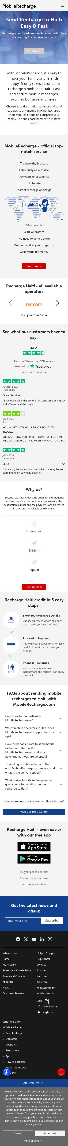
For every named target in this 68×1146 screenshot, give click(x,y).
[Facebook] (19, 939)
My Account (9, 964)
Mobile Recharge (12, 1027)
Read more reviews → (34, 372)
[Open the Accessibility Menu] (7, 1072)
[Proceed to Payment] (11, 644)
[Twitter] (27, 939)
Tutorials (42, 970)
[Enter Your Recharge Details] (11, 620)
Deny (17, 1133)
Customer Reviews (13, 993)
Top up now (34, 587)
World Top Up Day (16, 1067)
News (6, 987)
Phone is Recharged (36, 663)
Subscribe (51, 920)
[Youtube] (35, 939)
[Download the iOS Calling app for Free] (34, 846)
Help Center (43, 958)
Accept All (50, 1133)
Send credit (34, 266)
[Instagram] (50, 939)
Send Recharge (14, 1033)
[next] (57, 302)
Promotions (12, 1050)
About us (8, 981)
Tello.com (42, 982)
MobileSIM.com (45, 993)
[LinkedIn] (43, 939)
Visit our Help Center (34, 812)
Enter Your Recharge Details (41, 615)
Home (6, 958)
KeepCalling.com (46, 987)
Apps (8, 1056)
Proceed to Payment (36, 638)
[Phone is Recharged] (11, 669)
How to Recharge (16, 1061)
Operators (11, 1038)
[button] (62, 5)
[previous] (11, 302)
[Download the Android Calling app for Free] (34, 858)
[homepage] (31, 5)
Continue (34, 51)
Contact (41, 964)
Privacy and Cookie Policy (17, 970)
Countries (11, 1044)
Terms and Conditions (15, 976)
